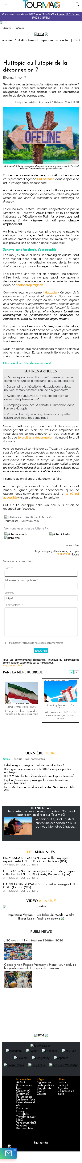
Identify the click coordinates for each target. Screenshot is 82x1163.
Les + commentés (35, 759)
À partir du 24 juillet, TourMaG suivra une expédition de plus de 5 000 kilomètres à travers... (55, 822)
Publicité (63, 1085)
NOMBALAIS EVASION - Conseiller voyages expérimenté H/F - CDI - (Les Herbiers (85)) (35, 859)
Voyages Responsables (24, 1127)
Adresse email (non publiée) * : (22, 580)
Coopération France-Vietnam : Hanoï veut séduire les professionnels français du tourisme (40, 966)
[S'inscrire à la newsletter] (8, 1153)
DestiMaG (22, 1094)
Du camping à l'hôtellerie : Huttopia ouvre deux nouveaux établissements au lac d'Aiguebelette (37, 388)
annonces (41, 852)
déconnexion (60, 551)
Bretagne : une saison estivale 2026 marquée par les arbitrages (37, 771)
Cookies (41, 1094)
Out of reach (45, 179)
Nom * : (9, 568)
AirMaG (21, 1082)
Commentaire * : (14, 605)
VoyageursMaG (26, 1122)
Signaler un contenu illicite (45, 1084)
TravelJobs (22, 1114)
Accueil (7, 28)
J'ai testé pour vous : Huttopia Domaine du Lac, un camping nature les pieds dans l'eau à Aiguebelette (39, 379)
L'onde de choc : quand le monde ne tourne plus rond (21, 713)
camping (47, 551)
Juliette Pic (34, 102)
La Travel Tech (25, 1099)
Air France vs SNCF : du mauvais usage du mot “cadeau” (60, 715)
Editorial (20, 28)
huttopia (74, 551)
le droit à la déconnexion (35, 437)
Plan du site (44, 1088)
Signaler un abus (12, 665)
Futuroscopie (24, 1096)
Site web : (10, 592)
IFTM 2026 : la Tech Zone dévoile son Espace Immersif (39, 776)
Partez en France (22, 1110)
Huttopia (51, 292)
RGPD (41, 1091)
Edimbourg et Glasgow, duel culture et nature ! (34, 765)
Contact (63, 1082)
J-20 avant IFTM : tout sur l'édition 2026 (33, 940)
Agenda (63, 1088)
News (6, 759)
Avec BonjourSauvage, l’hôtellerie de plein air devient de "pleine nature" (36, 397)
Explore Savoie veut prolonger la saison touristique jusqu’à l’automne (36, 782)
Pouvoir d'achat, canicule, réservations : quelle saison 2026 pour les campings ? (37, 416)
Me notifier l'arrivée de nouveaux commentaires (36, 642)
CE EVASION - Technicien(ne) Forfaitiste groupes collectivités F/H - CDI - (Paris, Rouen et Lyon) (39, 873)
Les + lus (17, 759)
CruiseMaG (23, 1091)
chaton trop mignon (29, 285)
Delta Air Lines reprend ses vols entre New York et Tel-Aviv (39, 789)
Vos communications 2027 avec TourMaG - (41, 16)
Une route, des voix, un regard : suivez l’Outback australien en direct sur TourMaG (41, 813)
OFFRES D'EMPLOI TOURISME (20, 864)
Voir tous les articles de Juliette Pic (26, 528)
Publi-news (41, 932)
